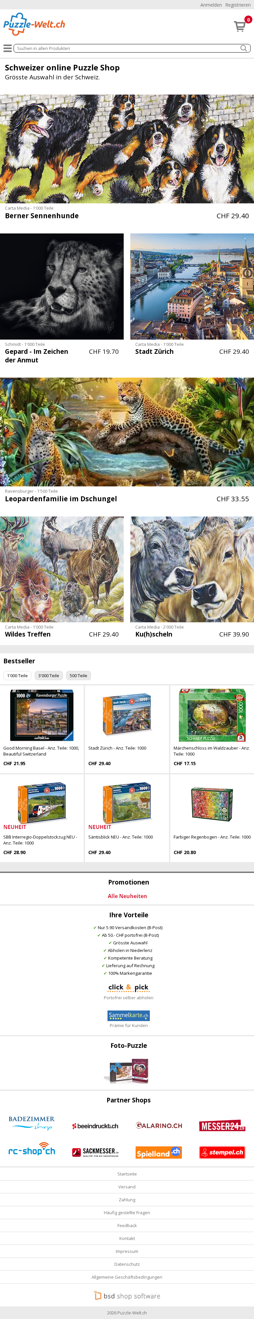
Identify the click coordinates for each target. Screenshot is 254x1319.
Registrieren (238, 5)
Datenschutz (127, 1264)
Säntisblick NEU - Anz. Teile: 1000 (120, 837)
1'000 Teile (17, 676)
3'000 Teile (48, 676)
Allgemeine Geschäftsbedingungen (127, 1277)
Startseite (127, 1174)
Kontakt (127, 1238)
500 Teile (78, 676)
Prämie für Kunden (129, 1025)
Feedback (127, 1225)
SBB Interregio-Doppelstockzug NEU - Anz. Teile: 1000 (40, 840)
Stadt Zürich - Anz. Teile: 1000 (117, 748)
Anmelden (211, 5)
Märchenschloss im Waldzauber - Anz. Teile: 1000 (212, 751)
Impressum (127, 1251)
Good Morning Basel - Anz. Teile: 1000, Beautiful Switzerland (41, 751)
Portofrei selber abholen (128, 998)
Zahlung (127, 1200)
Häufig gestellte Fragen (127, 1213)
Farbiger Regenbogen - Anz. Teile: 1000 (212, 837)
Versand (127, 1187)
